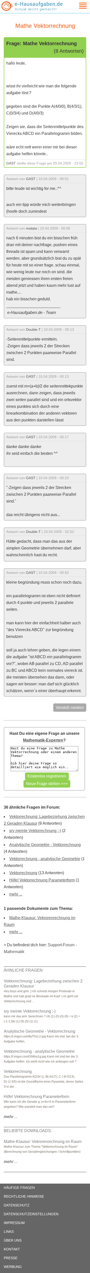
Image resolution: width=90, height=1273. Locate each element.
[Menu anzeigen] (77, 6)
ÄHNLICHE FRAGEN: (24, 970)
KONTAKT (12, 1249)
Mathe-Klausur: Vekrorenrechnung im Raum (43, 1141)
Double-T (33, 329)
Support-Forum (61, 945)
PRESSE (11, 1258)
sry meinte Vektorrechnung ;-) (35, 830)
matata (31, 228)
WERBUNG (13, 1267)
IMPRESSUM (14, 1223)
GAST (11, 163)
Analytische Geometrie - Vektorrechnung (45, 845)
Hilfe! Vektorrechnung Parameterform (42, 880)
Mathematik (14, 952)
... (11, 1117)
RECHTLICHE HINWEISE (24, 1196)
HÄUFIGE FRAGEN (19, 1188)
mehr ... (15, 894)
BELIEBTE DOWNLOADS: (28, 1131)
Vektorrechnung (23, 873)
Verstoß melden (70, 707)
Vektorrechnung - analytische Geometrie (44, 859)
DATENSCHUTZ (17, 1205)
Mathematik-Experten (43, 740)
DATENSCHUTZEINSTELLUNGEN (31, 1214)
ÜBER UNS (13, 1240)
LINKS (9, 1232)
